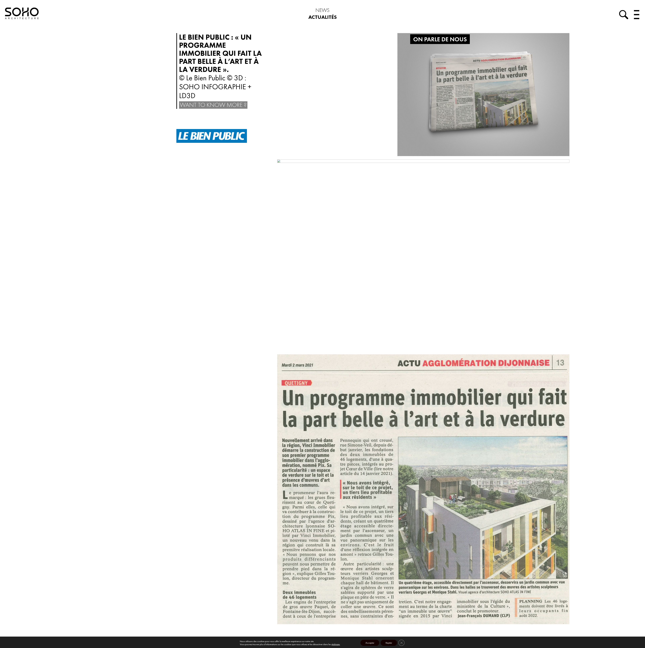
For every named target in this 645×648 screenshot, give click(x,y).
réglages (335, 644)
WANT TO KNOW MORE (213, 105)
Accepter (370, 642)
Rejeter (389, 642)
